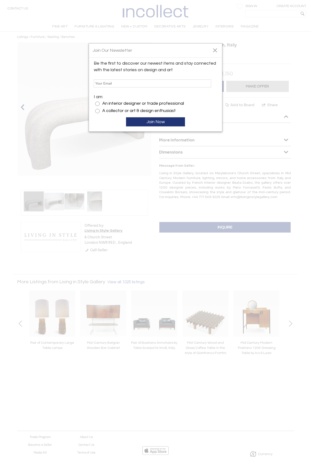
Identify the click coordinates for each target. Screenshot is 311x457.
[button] (215, 50)
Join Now (156, 122)
